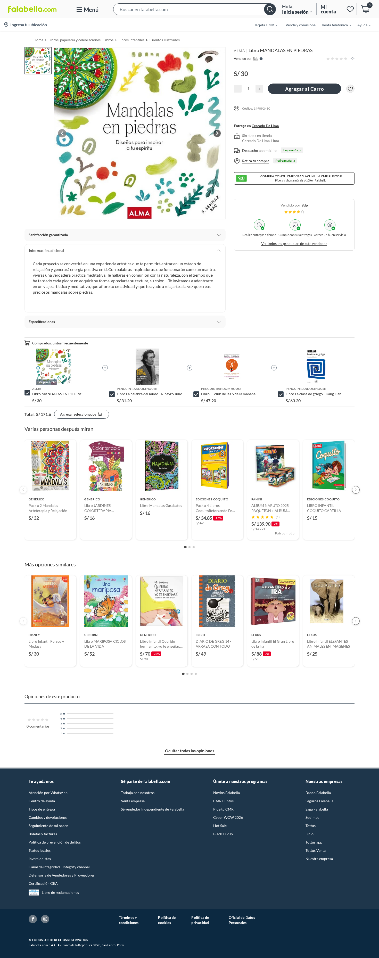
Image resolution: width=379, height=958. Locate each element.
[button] (194, 9)
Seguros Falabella (319, 801)
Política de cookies (167, 920)
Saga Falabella (317, 809)
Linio (310, 834)
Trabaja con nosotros (137, 792)
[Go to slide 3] (194, 547)
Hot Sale (220, 825)
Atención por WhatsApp (48, 792)
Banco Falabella (318, 792)
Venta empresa (133, 801)
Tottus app (314, 842)
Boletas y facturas (43, 834)
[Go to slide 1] (185, 547)
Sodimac (312, 817)
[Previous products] (23, 490)
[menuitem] (262, 25)
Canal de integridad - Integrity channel (59, 867)
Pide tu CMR (223, 809)
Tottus (311, 825)
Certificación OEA (43, 883)
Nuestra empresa (319, 858)
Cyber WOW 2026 (228, 817)
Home (38, 40)
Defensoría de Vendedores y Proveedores (62, 875)
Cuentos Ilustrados (165, 40)
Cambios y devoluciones (48, 817)
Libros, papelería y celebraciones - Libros (80, 40)
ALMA (239, 50)
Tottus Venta (316, 850)
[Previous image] (62, 133)
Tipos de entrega (42, 809)
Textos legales (40, 850)
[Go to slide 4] (196, 674)
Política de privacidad (200, 920)
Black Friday (223, 834)
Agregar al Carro (304, 89)
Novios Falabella (226, 792)
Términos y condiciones (129, 920)
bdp (304, 205)
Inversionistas (40, 858)
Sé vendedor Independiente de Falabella (152, 809)
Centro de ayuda (42, 801)
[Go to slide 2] (189, 547)
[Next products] (356, 490)
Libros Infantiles (131, 40)
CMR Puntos (223, 801)
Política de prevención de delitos (55, 842)
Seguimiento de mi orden (48, 825)
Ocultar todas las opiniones (189, 750)
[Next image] (217, 133)
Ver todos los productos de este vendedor (294, 243)
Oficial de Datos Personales (242, 920)
